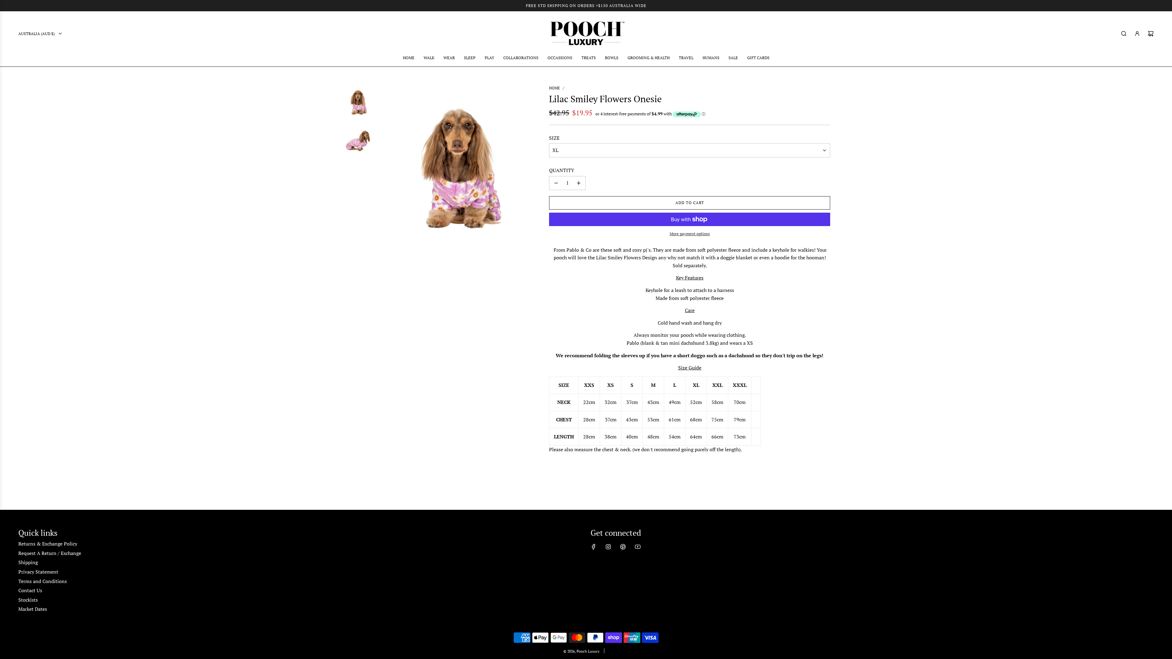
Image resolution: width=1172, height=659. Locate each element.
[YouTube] (637, 546)
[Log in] (1137, 33)
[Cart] (1150, 33)
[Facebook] (593, 546)
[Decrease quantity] (556, 183)
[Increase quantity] (578, 183)
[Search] (1123, 33)
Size (554, 138)
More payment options (690, 233)
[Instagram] (608, 546)
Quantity (561, 170)
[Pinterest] (623, 546)
